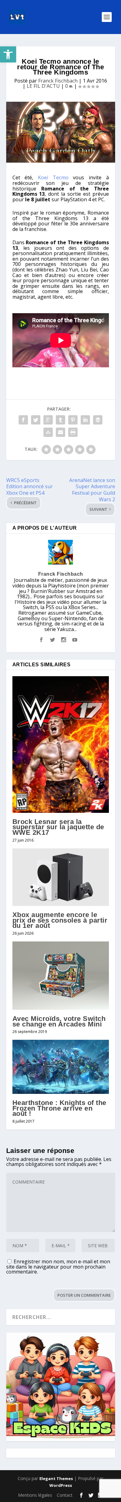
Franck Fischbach (58, 80)
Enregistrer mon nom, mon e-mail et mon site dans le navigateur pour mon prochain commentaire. (58, 1266)
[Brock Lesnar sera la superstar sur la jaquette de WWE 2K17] (60, 744)
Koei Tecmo (53, 177)
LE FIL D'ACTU (43, 86)
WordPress (60, 1485)
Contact (65, 1495)
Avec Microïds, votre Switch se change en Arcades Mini (59, 1021)
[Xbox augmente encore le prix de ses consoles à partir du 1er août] (60, 877)
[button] (8, 54)
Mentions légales (35, 1495)
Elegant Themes (56, 1478)
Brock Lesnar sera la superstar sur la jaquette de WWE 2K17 (58, 827)
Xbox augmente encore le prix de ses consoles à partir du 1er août (60, 920)
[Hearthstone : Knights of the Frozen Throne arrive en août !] (60, 1067)
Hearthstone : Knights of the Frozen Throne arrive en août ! (59, 1108)
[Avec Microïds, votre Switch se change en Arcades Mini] (60, 975)
